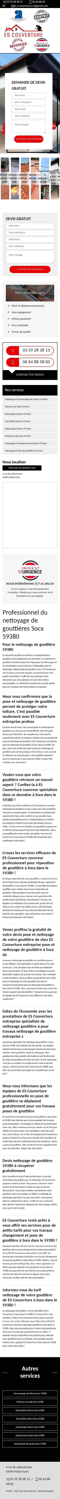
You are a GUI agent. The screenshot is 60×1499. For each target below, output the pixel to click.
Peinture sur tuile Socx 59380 (30, 1402)
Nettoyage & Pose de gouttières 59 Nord (24, 451)
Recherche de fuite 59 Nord (18, 436)
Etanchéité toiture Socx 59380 (30, 1419)
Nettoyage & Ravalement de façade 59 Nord (25, 443)
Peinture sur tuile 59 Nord (17, 407)
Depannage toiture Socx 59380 (30, 1427)
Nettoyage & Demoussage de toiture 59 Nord (26, 399)
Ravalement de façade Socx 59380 (30, 1444)
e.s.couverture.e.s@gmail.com (31, 6)
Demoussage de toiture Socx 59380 (30, 1393)
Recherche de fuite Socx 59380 (30, 1435)
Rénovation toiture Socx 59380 (30, 1410)
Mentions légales (46, 1491)
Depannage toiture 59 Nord (18, 429)
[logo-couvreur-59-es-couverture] (23, 30)
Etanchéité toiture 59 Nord (17, 421)
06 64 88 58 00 (36, 362)
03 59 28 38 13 (14, 2)
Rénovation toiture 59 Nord (18, 414)
